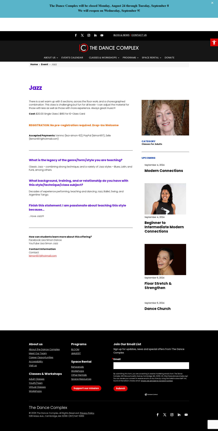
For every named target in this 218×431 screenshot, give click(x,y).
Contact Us (139, 35)
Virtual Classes (37, 387)
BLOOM (75, 349)
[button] (214, 42)
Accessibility (36, 361)
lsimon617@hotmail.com (43, 255)
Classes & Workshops (103, 57)
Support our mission (86, 388)
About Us (49, 57)
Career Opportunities (41, 357)
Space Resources (81, 379)
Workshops (35, 391)
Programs (129, 57)
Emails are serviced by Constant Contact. (157, 381)
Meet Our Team (38, 353)
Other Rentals (79, 375)
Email (117, 359)
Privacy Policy (87, 413)
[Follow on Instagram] (89, 35)
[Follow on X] (82, 35)
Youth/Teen (36, 383)
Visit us (33, 365)
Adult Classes (36, 379)
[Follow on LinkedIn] (95, 35)
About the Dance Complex (44, 349)
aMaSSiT (76, 353)
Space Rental (150, 57)
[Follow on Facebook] (75, 35)
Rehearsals (77, 367)
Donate (169, 57)
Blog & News (121, 35)
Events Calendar (72, 57)
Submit (120, 388)
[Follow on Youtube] (102, 35)
